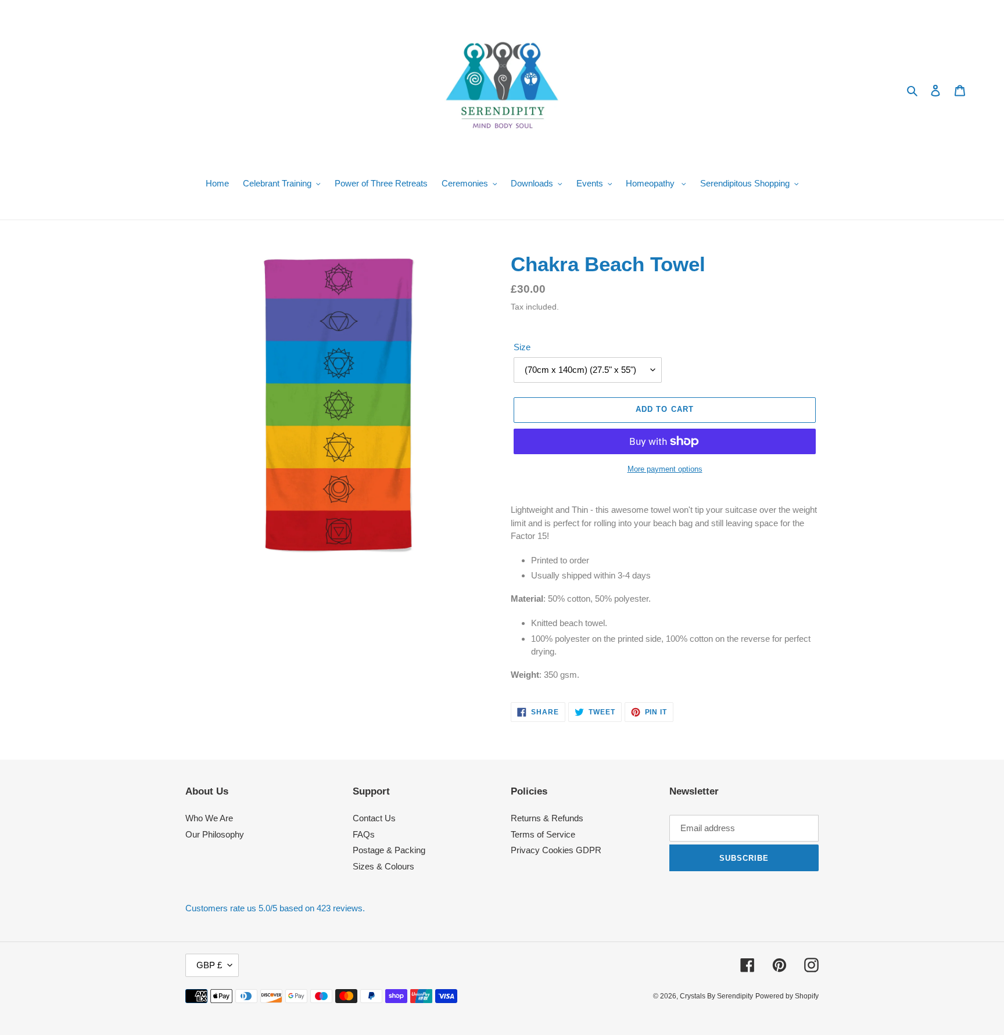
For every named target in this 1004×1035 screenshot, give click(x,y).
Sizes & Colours (383, 866)
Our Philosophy (214, 834)
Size (522, 347)
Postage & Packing (389, 850)
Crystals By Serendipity (716, 996)
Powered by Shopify (787, 996)
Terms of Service (543, 834)
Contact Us (374, 818)
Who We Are (209, 818)
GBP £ (209, 965)
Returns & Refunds (547, 818)
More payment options (665, 469)
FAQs (364, 834)
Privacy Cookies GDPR (556, 850)
